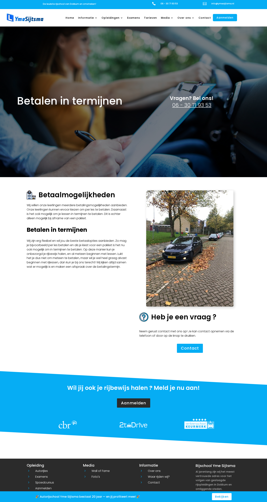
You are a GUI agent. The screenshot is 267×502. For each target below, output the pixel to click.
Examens (133, 18)
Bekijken (221, 497)
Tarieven (150, 18)
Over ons (184, 18)
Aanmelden (225, 17)
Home (70, 18)
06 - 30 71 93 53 (191, 105)
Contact (205, 18)
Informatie (86, 18)
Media (165, 18)
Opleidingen (111, 18)
